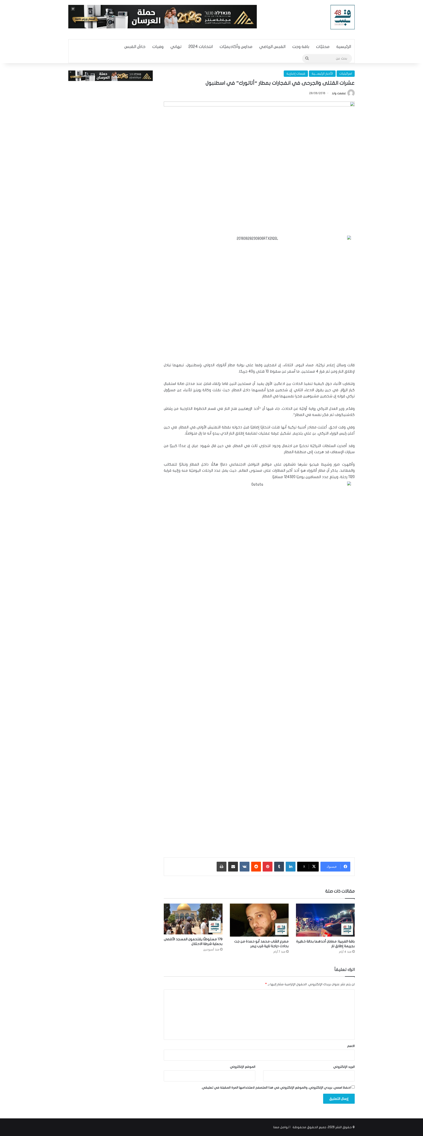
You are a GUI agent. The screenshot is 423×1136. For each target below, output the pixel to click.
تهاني (176, 47)
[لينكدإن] (290, 867)
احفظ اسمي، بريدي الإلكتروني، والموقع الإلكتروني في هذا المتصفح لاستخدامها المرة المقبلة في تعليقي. (276, 1087)
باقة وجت (300, 47)
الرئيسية (343, 47)
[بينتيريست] (267, 867)
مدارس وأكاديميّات (236, 47)
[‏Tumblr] (279, 867)
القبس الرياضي (272, 47)
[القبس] (342, 17)
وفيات (158, 47)
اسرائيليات (345, 73)
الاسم (351, 1046)
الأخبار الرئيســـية (322, 73)
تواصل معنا (281, 1127)
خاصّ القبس (134, 47)
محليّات (322, 47)
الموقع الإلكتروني (242, 1066)
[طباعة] (221, 867)
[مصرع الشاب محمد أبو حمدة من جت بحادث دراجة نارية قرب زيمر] (259, 920)
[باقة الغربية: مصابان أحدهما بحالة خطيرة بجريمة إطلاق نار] (325, 920)
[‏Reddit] (256, 867)
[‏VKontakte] (244, 867)
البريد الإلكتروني (344, 1066)
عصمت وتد (339, 93)
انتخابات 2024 (200, 47)
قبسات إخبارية (295, 73)
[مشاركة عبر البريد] (233, 867)
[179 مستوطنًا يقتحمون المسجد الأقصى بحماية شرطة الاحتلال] (193, 919)
